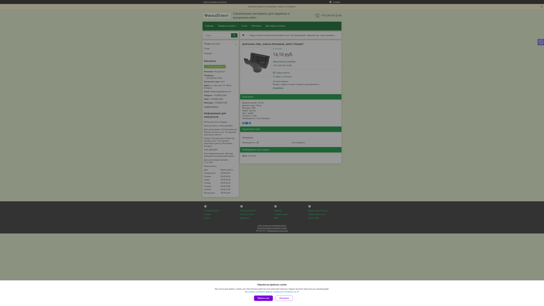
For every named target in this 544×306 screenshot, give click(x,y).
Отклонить (284, 298)
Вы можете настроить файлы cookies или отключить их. (271, 292)
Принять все (263, 298)
